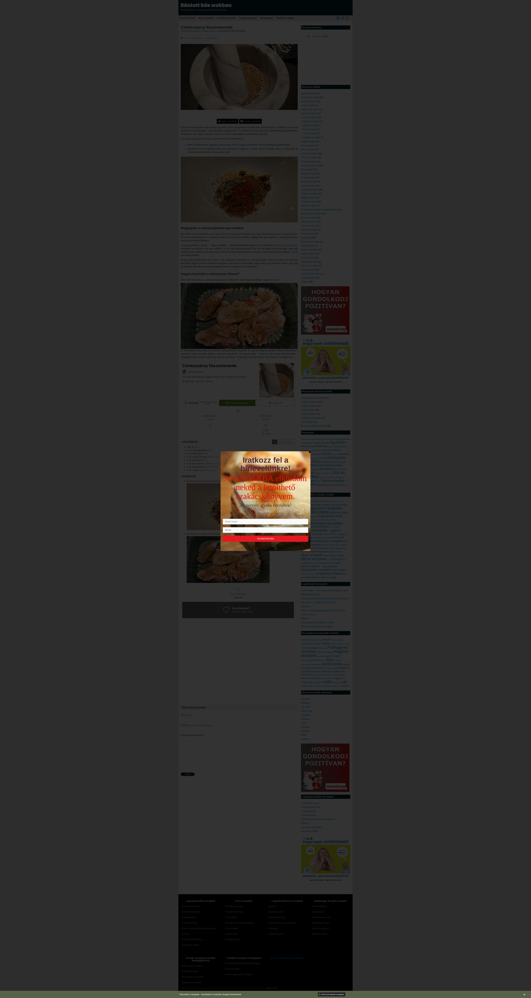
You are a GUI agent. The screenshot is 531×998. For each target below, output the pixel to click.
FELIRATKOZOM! (265, 538)
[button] (265, 994)
